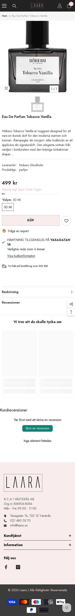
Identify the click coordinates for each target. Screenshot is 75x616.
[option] (37, 57)
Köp (30, 220)
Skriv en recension (37, 428)
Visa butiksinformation (21, 256)
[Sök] (14, 6)
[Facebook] (6, 567)
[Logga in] (60, 6)
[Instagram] (18, 567)
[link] (19, 385)
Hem (4, 16)
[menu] (4, 5)
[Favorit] (66, 221)
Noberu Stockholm (31, 165)
